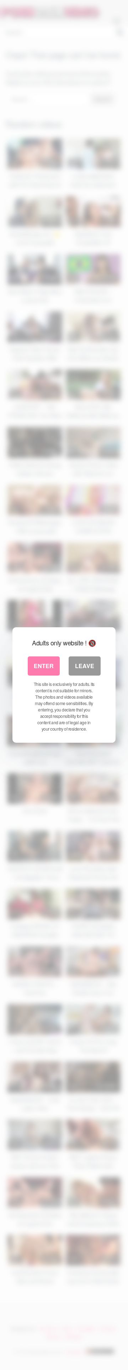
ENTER (44, 666)
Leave (84, 666)
